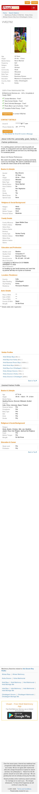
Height (4, 59)
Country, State (6, 81)
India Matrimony (16, 688)
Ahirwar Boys (6, 674)
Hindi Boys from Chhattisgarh (12, 368)
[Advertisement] (19, 330)
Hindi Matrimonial (28, 682)
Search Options (14, 13)
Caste (3, 67)
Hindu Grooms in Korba (10, 374)
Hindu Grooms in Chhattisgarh (12, 377)
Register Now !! (7, 114)
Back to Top (32, 381)
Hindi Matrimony (16, 682)
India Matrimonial (28, 688)
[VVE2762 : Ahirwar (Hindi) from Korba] (19, 40)
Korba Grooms (6, 678)
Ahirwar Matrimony (18, 674)
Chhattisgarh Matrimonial (26, 694)
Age (3, 56)
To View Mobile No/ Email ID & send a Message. (17, 134)
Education (5, 79)
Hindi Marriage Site (8, 684)
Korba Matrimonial (19, 678)
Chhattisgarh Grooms (9, 694)
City (3, 83)
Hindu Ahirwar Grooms (10, 371)
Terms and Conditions (24, 789)
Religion (4, 65)
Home (5, 13)
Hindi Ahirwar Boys (9, 357)
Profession (5, 76)
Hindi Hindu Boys (8, 365)
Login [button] (27, 2)
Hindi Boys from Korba (10, 360)
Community (5, 70)
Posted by (5, 63)
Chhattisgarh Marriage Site (10, 696)
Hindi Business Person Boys (12, 362)
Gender (4, 173)
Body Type (5, 74)
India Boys (5, 688)
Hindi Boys (5, 682)
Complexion (5, 72)
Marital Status (6, 61)
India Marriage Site (8, 690)
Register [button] (34, 2)
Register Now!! (8, 131)
